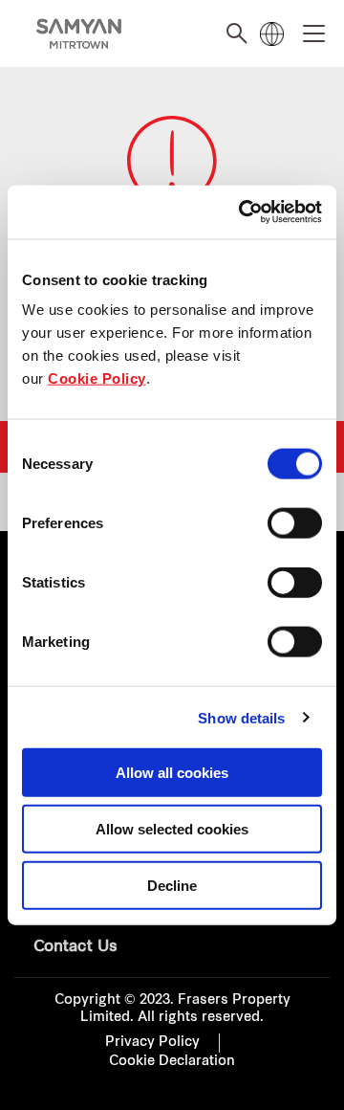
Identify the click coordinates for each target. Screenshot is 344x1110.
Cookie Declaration (172, 1061)
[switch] (295, 523)
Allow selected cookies (172, 828)
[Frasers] (79, 34)
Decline (172, 885)
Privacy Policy (152, 1042)
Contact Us (75, 947)
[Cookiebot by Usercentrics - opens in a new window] (242, 212)
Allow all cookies (172, 773)
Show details (241, 717)
